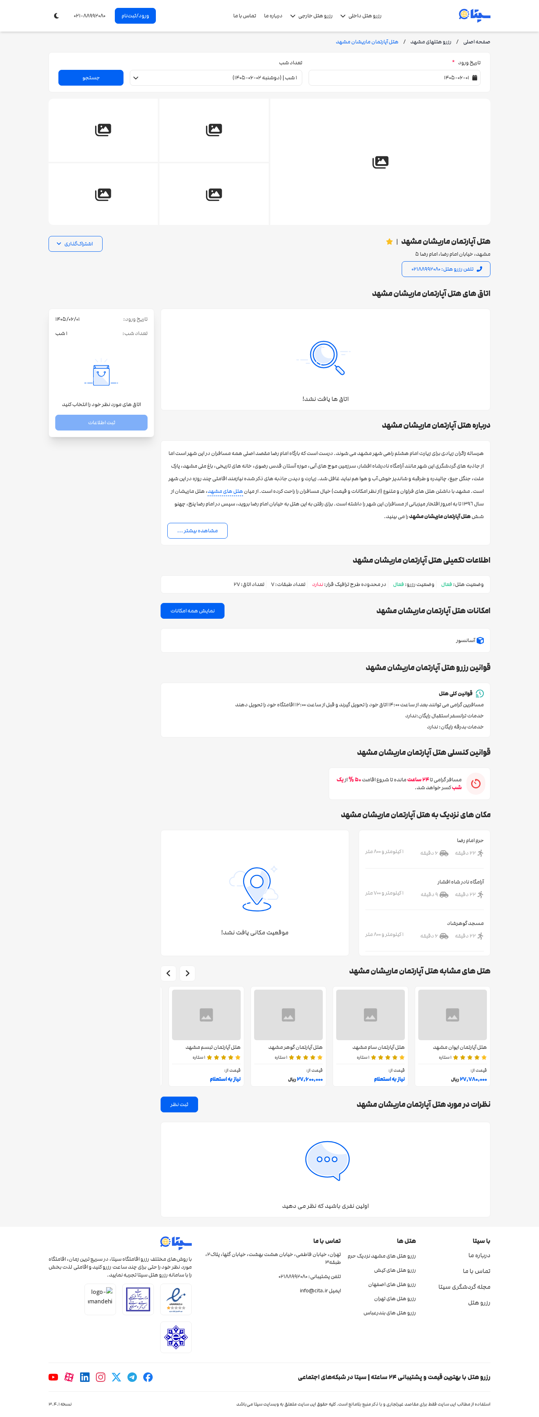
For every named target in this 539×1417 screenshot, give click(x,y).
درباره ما (273, 16)
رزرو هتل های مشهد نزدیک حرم (381, 1256)
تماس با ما (244, 16)
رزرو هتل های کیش (394, 1270)
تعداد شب (290, 63)
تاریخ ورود (466, 63)
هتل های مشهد (225, 491)
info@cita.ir (314, 1291)
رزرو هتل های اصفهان (391, 1284)
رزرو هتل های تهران (394, 1299)
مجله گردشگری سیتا (464, 1286)
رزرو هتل (479, 1302)
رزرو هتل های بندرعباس (389, 1313)
